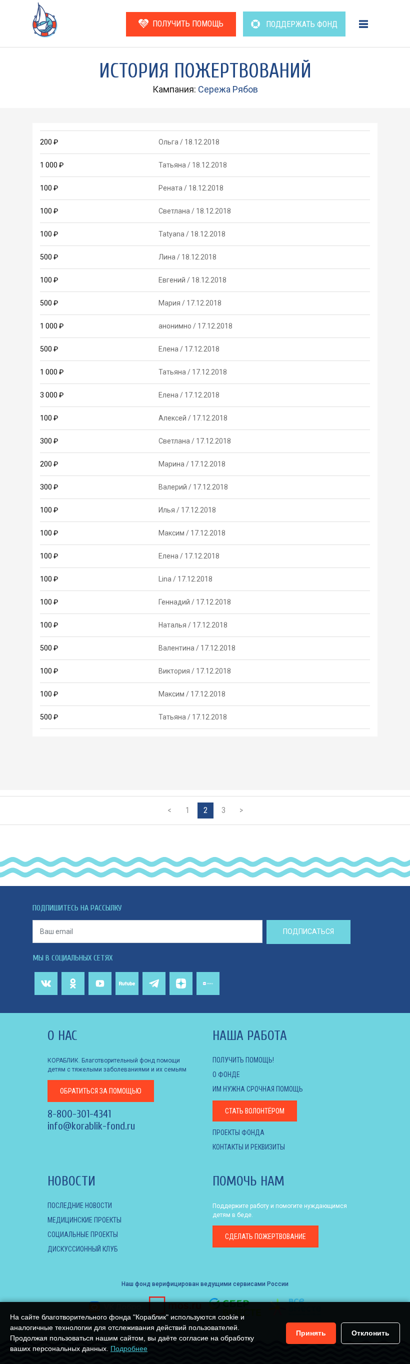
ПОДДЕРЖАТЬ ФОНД (301, 24)
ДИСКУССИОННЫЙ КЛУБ (83, 1249)
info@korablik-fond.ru (91, 1126)
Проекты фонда (238, 1132)
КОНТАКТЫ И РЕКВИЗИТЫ (248, 1147)
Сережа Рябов (228, 89)
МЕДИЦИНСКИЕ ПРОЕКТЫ (85, 1220)
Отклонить (371, 1333)
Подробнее (129, 1348)
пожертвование (265, 1236)
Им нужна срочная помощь (257, 1089)
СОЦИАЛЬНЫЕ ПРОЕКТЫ (83, 1234)
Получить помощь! (243, 1060)
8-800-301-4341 (79, 1114)
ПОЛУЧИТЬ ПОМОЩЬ (188, 23)
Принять (311, 1333)
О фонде (226, 1074)
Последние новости (80, 1206)
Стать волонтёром (254, 1111)
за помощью (101, 1091)
